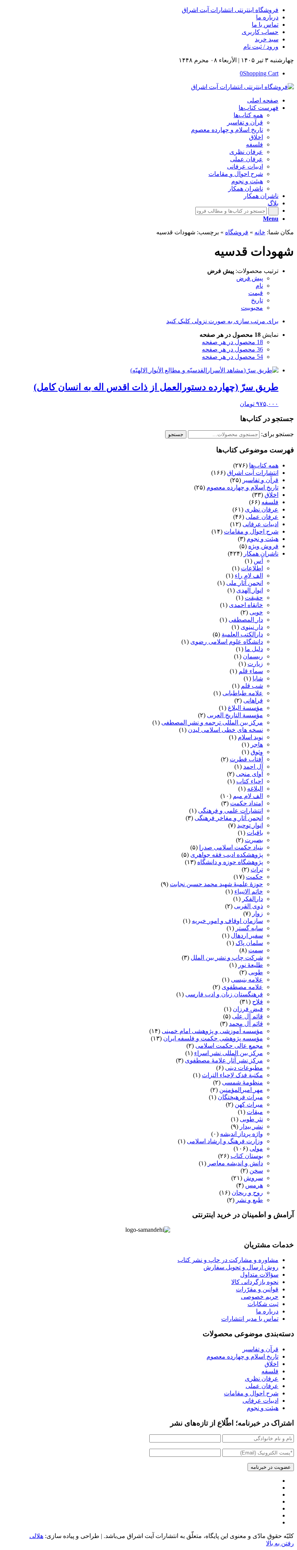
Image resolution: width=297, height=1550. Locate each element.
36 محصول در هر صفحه (232, 349)
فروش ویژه (263, 546)
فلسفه (269, 502)
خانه (259, 232)
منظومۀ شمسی (242, 1082)
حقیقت (254, 597)
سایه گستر (249, 928)
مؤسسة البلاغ (245, 707)
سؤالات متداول (259, 1274)
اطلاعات (252, 568)
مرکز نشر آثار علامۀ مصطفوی (224, 1060)
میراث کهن (249, 1104)
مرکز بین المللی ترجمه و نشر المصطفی (212, 722)
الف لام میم (248, 796)
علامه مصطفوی (242, 987)
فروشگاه (236, 232)
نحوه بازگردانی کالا (254, 1282)
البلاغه (255, 788)
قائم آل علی (247, 1016)
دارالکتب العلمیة (242, 634)
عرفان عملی (262, 516)
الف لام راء (249, 575)
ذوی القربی (248, 906)
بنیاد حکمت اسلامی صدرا (231, 847)
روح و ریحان (247, 1192)
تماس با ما (265, 24)
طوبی (255, 972)
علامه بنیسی (247, 979)
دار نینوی (252, 627)
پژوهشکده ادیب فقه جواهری (226, 854)
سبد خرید (266, 39)
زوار (257, 913)
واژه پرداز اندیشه (241, 1134)
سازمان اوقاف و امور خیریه (227, 920)
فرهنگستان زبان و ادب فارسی (224, 994)
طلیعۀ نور (250, 965)
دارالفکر (252, 898)
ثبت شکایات (263, 1304)
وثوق (257, 752)
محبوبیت (252, 307)
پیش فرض (249, 278)
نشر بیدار (251, 1126)
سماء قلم (251, 671)
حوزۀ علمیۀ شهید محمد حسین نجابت (216, 884)
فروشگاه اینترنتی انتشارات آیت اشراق (230, 10)
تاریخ (257, 300)
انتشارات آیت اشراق (252, 472)
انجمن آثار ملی (244, 583)
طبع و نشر (249, 1200)
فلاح (257, 1001)
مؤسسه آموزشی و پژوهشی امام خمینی (212, 1031)
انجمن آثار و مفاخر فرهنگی (229, 818)
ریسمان (253, 656)
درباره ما (267, 17)
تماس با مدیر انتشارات (249, 1318)
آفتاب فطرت (246, 759)
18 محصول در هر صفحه (232, 342)
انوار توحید (250, 825)
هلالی (36, 1536)
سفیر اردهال (247, 935)
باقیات (255, 832)
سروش (253, 1178)
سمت (255, 950)
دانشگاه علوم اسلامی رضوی (226, 641)
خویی (256, 612)
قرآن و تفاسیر (260, 480)
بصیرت (254, 840)
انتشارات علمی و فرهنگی (230, 810)
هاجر (257, 744)
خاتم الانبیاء (248, 891)
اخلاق (271, 494)
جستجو (175, 434)
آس (258, 561)
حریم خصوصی (259, 1296)
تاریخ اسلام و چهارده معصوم (242, 487)
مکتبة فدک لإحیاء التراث (232, 1075)
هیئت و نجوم (262, 538)
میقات (255, 1111)
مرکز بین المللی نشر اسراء (228, 1053)
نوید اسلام (250, 737)
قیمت (255, 293)
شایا (258, 678)
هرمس (254, 1185)
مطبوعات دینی (244, 1067)
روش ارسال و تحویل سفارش (240, 1267)
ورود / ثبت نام (260, 46)
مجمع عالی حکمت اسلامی (229, 1045)
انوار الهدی (249, 590)
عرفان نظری (261, 509)
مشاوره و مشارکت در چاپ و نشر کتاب (228, 1260)
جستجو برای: (277, 434)
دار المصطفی (246, 619)
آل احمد (253, 766)
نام (259, 285)
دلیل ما (254, 649)
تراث (257, 869)
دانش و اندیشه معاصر (235, 1163)
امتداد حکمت (246, 803)
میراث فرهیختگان (240, 1097)
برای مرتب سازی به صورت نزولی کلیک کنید (222, 321)
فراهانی (253, 700)
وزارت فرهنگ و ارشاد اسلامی (225, 1141)
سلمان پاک (249, 943)
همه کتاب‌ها (263, 465)
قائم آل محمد (246, 1023)
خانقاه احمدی (246, 605)
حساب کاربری (260, 32)
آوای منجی (249, 774)
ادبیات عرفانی (260, 524)
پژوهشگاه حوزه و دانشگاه (230, 862)
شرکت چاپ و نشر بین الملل (227, 957)
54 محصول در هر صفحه (232, 356)
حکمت (254, 876)
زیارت (255, 663)
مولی (256, 1148)
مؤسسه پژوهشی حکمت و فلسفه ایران (213, 1038)
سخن (256, 1170)
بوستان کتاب (246, 1156)
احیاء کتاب (249, 781)
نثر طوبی (251, 1119)
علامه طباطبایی (242, 693)
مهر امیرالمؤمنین (241, 1089)
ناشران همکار (261, 553)
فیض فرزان (248, 1009)
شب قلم (252, 685)
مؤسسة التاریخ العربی (235, 715)
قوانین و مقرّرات (257, 1289)
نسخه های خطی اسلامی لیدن (225, 729)
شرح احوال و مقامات (251, 531)
